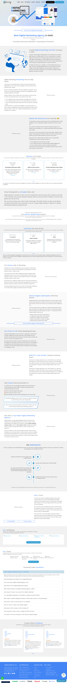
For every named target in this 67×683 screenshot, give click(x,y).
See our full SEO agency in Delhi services (33, 323)
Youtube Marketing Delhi (24, 677)
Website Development (54, 166)
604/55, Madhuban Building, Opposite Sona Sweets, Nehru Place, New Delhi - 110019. (52, 673)
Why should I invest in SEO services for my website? (17, 601)
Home (18, 2)
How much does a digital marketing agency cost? (16, 582)
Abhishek (30, 633)
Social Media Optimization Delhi (25, 674)
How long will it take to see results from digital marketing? (19, 592)
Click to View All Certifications (34, 542)
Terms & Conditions (38, 672)
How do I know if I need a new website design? (16, 604)
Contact (43, 2)
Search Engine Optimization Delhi (25, 672)
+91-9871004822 (11, 521)
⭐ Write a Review (61, 680)
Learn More (12, 172)
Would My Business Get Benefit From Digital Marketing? (18, 579)
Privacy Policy (36, 674)
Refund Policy (37, 670)
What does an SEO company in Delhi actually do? (16, 608)
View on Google (9, 645)
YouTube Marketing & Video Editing (13, 167)
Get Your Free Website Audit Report (33, 30)
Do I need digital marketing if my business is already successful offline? (22, 595)
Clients (33, 2)
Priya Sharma (10, 634)
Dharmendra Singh (53, 634)
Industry (38, 2)
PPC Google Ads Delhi (23, 670)
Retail (12, 237)
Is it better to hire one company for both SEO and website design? (20, 614)
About (22, 2)
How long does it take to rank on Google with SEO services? (19, 611)
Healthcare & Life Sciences (33, 238)
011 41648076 (48, 669)
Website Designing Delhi (23, 667)
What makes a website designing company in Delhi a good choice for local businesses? (25, 598)
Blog (35, 677)
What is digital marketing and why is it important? (16, 571)
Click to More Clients (33, 561)
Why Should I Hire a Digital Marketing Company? (16, 585)
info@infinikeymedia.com (50, 670)
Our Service (27, 2)
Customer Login (59, 2)
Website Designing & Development (33, 167)
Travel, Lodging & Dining (54, 239)
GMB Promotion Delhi (23, 675)
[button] (32, 181)
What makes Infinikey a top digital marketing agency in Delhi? (19, 588)
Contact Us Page (27, 521)
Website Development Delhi (24, 669)
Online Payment (50, 2)
